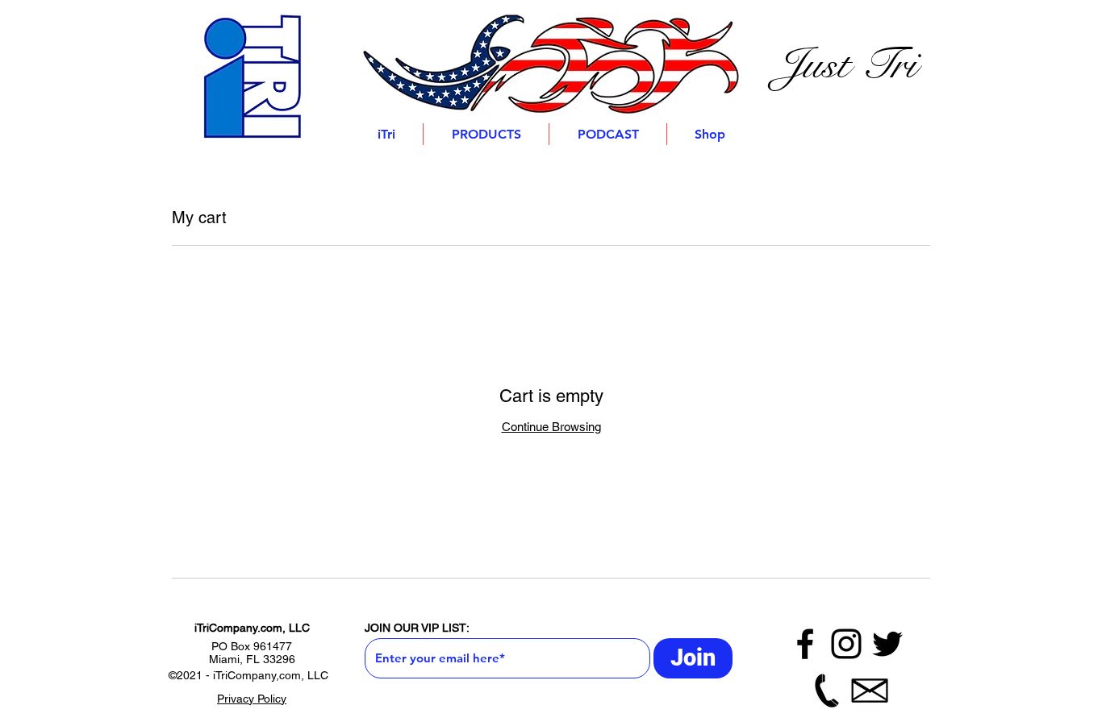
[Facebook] (805, 644)
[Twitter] (887, 644)
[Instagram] (846, 644)
